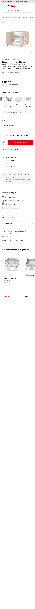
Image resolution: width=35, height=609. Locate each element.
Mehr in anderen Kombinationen (14, 112)
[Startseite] (1, 17)
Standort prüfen (11, 167)
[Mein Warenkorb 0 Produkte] (32, 5)
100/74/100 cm (9, 126)
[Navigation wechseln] (3, 5)
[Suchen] (4, 10)
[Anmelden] (25, 5)
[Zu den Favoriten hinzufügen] (4, 142)
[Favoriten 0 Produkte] (28, 5)
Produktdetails (7, 224)
